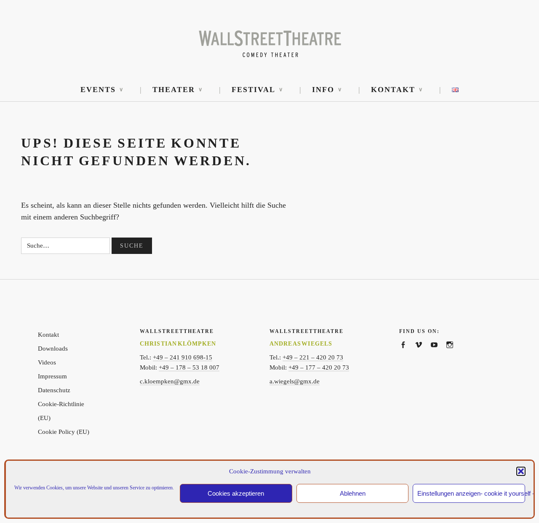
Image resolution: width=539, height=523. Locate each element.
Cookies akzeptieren (236, 493)
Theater (173, 89)
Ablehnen (353, 493)
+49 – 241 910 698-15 (182, 357)
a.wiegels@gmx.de (295, 381)
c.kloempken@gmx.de (170, 381)
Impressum (52, 376)
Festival (253, 89)
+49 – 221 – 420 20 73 (313, 357)
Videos (47, 362)
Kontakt (393, 89)
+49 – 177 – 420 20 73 (318, 367)
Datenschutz (54, 390)
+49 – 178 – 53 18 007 (189, 367)
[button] (521, 471)
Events (98, 89)
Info (323, 89)
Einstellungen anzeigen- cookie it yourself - (471, 493)
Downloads (53, 348)
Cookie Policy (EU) (63, 431)
